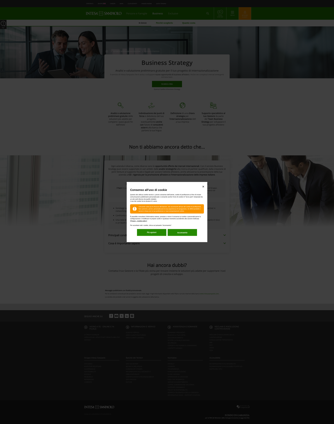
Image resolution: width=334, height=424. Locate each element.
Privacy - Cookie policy (138, 221)
